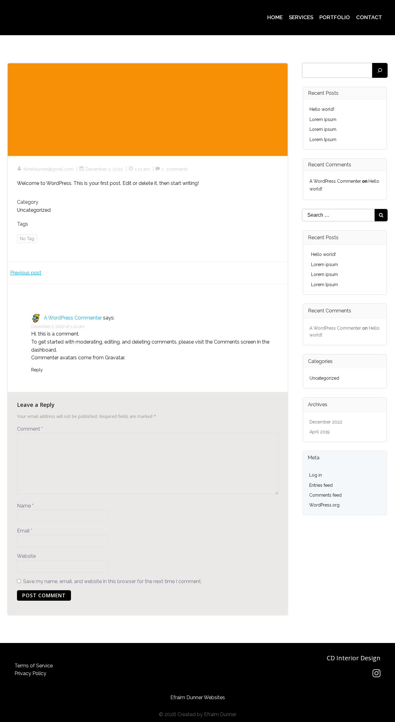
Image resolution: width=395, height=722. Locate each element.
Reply (37, 369)
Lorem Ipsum (323, 139)
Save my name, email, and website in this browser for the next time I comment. (112, 581)
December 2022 (326, 421)
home (275, 17)
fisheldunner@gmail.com (48, 169)
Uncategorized (34, 210)
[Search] (380, 70)
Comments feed (325, 495)
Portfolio (334, 17)
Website (26, 556)
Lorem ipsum (323, 119)
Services (301, 17)
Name (25, 506)
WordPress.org (324, 505)
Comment (30, 429)
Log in (315, 475)
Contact (369, 17)
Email (24, 531)
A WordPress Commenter (73, 318)
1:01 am (142, 169)
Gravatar (114, 358)
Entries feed (321, 485)
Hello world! (322, 109)
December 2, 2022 (104, 169)
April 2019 (320, 431)
